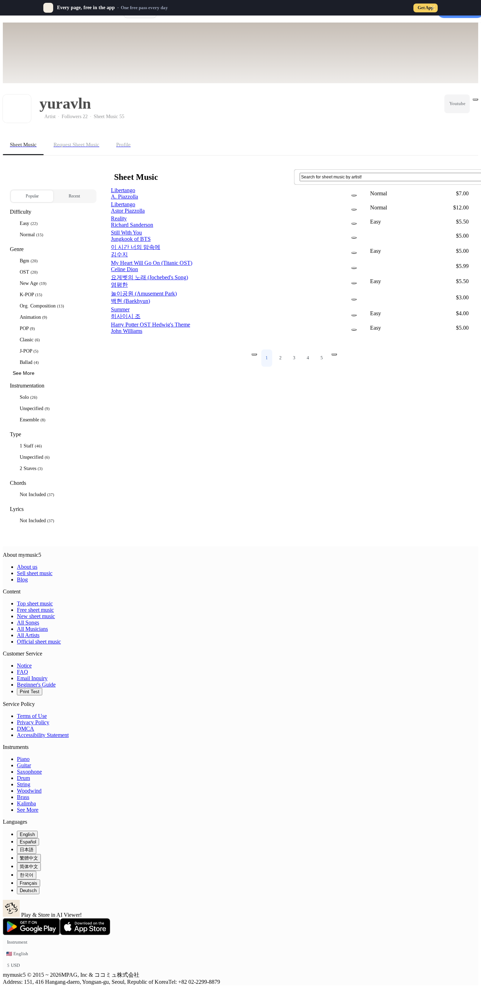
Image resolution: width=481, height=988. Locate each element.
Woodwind (29, 791)
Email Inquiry (32, 678)
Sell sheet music (34, 573)
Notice (24, 666)
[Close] (433, 8)
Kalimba (26, 803)
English (27, 834)
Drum (23, 778)
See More (27, 810)
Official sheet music (39, 642)
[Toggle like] (475, 99)
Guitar (24, 765)
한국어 (26, 875)
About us (27, 567)
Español (28, 841)
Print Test (29, 691)
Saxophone (29, 772)
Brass (23, 797)
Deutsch (28, 890)
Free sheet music (35, 610)
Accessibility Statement (43, 735)
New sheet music (36, 616)
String (23, 784)
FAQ (22, 672)
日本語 (26, 849)
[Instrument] (354, 195)
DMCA (25, 729)
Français (28, 883)
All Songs (28, 623)
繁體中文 (29, 858)
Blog (22, 580)
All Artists (28, 635)
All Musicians (32, 629)
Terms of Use (32, 716)
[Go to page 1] (254, 354)
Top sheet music (35, 603)
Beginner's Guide (36, 685)
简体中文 (29, 866)
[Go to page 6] (334, 354)
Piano (23, 759)
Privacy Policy (33, 722)
